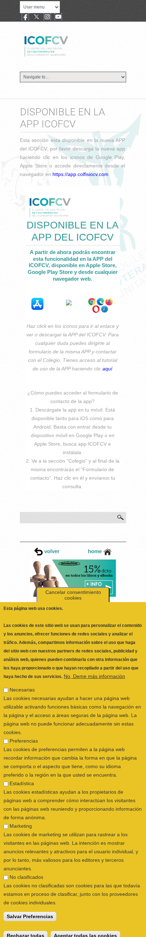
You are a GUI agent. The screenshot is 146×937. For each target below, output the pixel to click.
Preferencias (24, 734)
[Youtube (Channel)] (58, 17)
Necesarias (22, 683)
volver (51, 551)
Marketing (21, 819)
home (95, 551)
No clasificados (26, 870)
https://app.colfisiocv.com (80, 174)
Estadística (22, 776)
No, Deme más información (94, 669)
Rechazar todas (25, 929)
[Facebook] (25, 17)
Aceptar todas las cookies (85, 929)
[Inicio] (70, 45)
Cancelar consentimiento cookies (73, 588)
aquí (107, 368)
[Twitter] (36, 17)
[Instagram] (47, 17)
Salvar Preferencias (30, 910)
